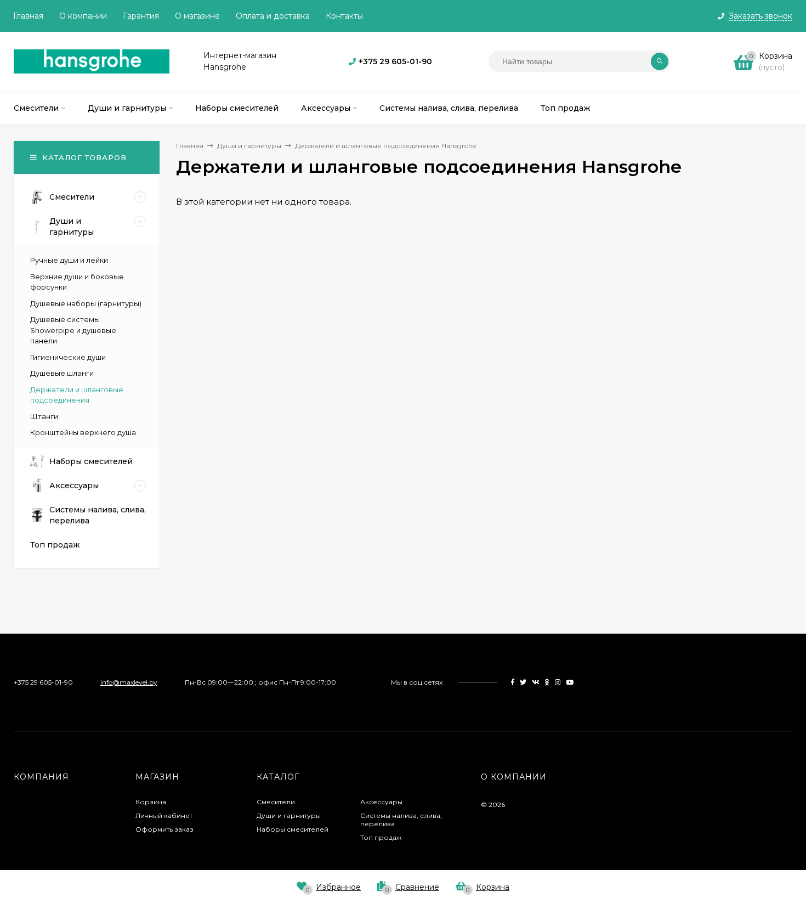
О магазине (197, 16)
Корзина (150, 802)
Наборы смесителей (292, 829)
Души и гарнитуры (289, 815)
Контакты (344, 16)
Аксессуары (381, 802)
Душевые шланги (62, 373)
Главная (28, 16)
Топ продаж (380, 837)
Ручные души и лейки (69, 260)
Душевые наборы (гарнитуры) (85, 303)
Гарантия (141, 16)
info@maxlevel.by (128, 682)
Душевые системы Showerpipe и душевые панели (73, 330)
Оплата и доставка (273, 16)
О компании (83, 16)
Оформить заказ (164, 829)
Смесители (276, 802)
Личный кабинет (163, 815)
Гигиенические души (68, 357)
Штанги (44, 416)
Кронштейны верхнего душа (83, 432)
